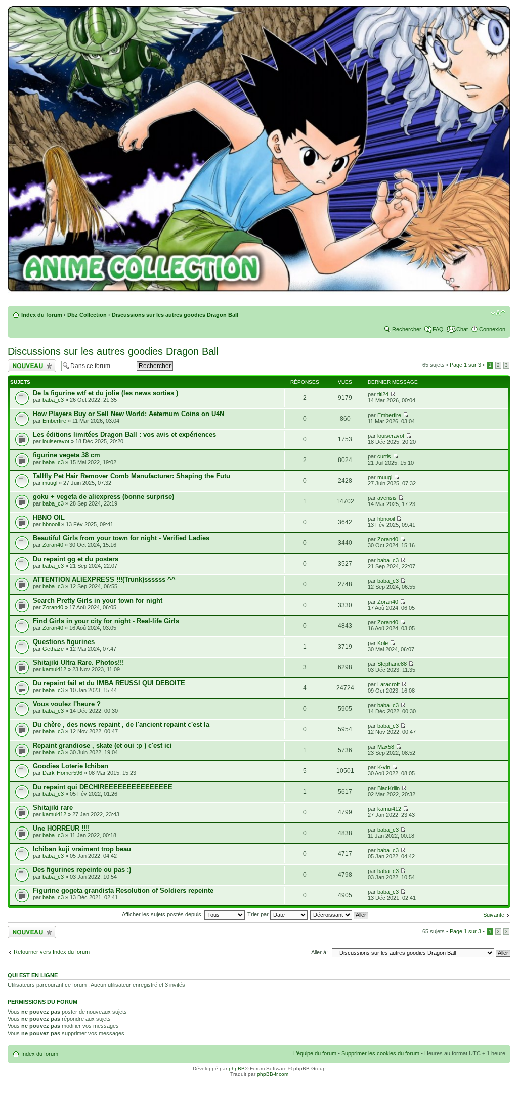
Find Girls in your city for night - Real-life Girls (106, 621)
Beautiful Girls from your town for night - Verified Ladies (121, 538)
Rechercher (406, 329)
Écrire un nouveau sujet (30, 365)
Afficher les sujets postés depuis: (163, 914)
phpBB (237, 1068)
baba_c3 (53, 400)
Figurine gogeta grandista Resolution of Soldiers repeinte (123, 890)
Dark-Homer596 (62, 773)
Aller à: (319, 952)
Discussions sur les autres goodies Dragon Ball (175, 315)
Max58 (385, 747)
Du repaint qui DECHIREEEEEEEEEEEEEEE (102, 787)
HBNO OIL (49, 517)
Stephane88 (392, 664)
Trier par (258, 914)
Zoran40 (52, 545)
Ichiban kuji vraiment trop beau (82, 849)
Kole (382, 643)
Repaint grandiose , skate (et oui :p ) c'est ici (102, 745)
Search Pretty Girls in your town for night (97, 600)
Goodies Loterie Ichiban (70, 766)
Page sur (465, 365)
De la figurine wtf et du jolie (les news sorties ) (105, 393)
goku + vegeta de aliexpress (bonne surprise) (103, 496)
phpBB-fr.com (272, 1074)
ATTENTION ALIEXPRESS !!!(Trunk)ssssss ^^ (104, 579)
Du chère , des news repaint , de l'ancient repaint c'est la (121, 724)
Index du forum (41, 315)
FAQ (438, 329)
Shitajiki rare (53, 807)
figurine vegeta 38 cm (66, 455)
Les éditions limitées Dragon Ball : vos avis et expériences (124, 434)
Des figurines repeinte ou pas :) (82, 870)
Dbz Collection (87, 315)
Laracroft (388, 684)
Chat (462, 329)
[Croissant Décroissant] (339, 914)
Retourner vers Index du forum (52, 952)
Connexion (492, 329)
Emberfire (54, 421)
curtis (384, 456)
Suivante (493, 915)
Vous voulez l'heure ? (67, 704)
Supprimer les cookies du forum (380, 1053)
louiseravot (55, 441)
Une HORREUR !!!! (61, 828)
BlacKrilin (388, 788)
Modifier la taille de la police (498, 312)
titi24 (382, 394)
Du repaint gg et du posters (75, 559)
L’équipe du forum (314, 1053)
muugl (49, 483)
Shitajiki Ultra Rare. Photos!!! (78, 662)
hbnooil (51, 524)
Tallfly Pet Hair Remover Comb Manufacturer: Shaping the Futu (131, 476)
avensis (387, 498)
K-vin (383, 767)
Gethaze (53, 649)
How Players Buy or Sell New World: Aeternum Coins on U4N (128, 414)
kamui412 (54, 669)
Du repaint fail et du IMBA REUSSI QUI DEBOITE (109, 683)
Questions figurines (64, 642)
